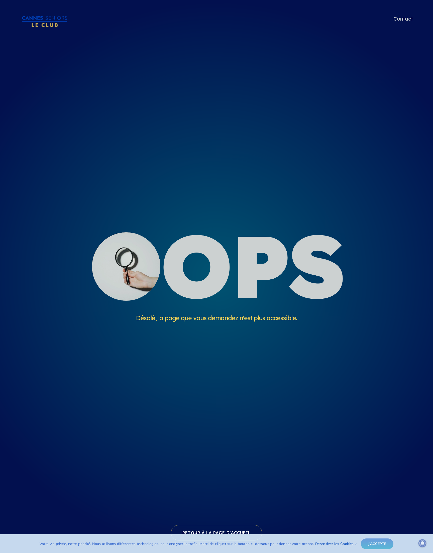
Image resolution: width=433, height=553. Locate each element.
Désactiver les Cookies (335, 543)
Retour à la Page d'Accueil (216, 532)
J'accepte (377, 543)
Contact (403, 19)
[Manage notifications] (422, 543)
